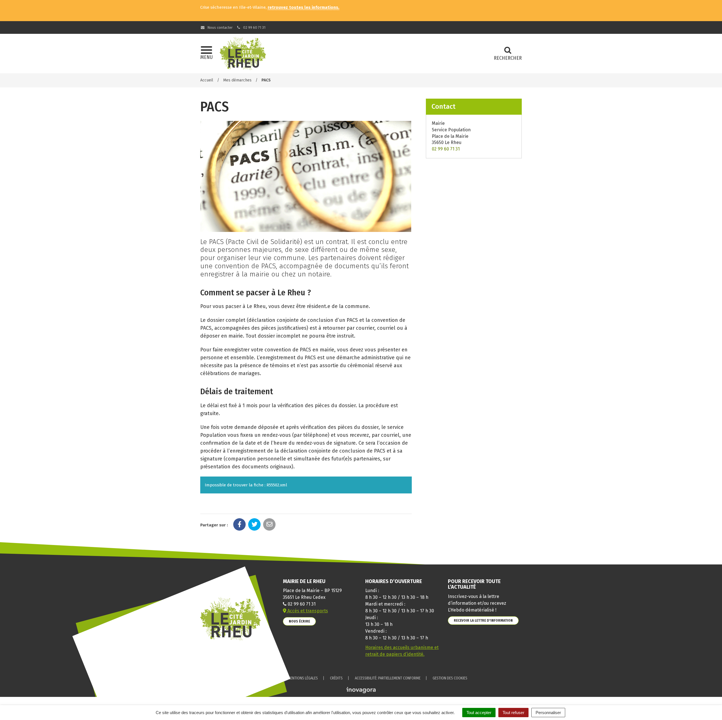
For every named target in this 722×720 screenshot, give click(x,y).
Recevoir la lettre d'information (483, 620)
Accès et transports (307, 610)
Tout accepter (478, 712)
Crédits (336, 678)
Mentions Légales (303, 678)
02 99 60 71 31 (253, 27)
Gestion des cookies (450, 678)
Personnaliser (548, 712)
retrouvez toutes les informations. (303, 7)
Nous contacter (219, 27)
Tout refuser (513, 712)
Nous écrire (299, 621)
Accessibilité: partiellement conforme (388, 678)
